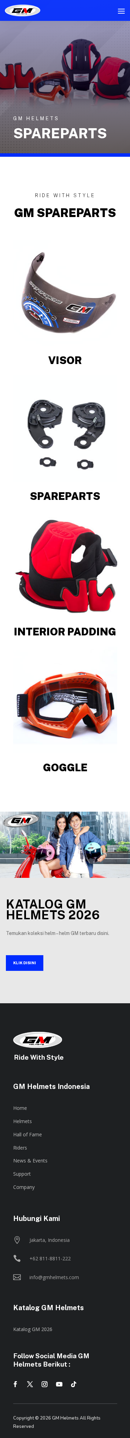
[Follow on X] (30, 1384)
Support (22, 1173)
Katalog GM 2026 (32, 1329)
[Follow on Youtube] (59, 1384)
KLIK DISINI (24, 963)
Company (24, 1187)
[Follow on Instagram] (45, 1384)
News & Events (30, 1160)
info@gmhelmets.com (54, 1277)
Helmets (22, 1121)
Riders (20, 1147)
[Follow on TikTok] (74, 1384)
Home (20, 1108)
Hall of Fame (27, 1134)
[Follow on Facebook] (15, 1384)
